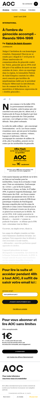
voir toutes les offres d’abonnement (20, 357)
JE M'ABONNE (20, 351)
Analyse (6, 10)
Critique (23, 10)
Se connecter (27, 4)
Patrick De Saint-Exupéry (18, 43)
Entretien (32, 10)
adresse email (7, 291)
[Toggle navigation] (36, 4)
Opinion (14, 10)
